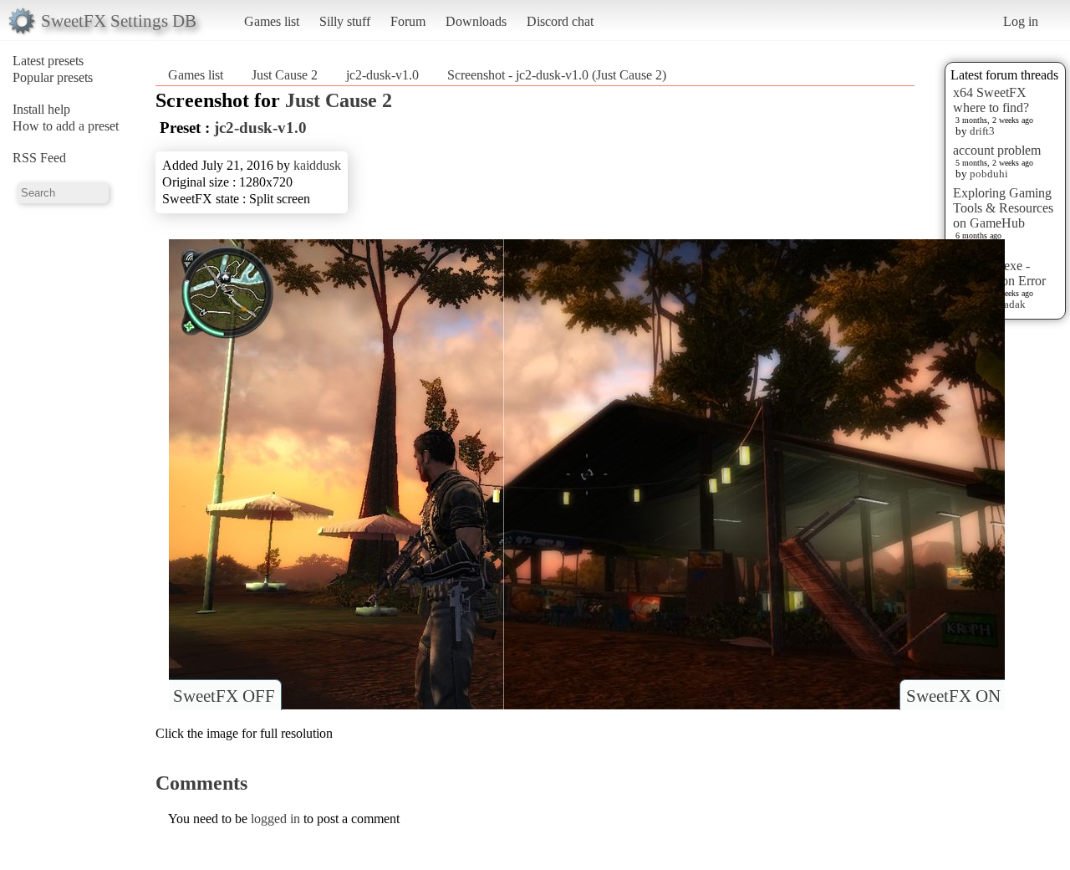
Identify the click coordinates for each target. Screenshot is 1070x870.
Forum (407, 21)
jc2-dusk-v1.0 (382, 75)
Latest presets (48, 61)
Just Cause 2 (285, 75)
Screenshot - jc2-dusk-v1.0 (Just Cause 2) (556, 75)
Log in (1020, 21)
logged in (275, 818)
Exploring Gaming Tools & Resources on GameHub (1003, 208)
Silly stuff (344, 21)
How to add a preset (66, 126)
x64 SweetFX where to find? (991, 100)
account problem (997, 150)
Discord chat (560, 21)
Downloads (476, 21)
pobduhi (989, 173)
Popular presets (53, 77)
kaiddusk (317, 165)
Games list (271, 21)
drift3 (982, 131)
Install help (41, 109)
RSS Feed (39, 158)
